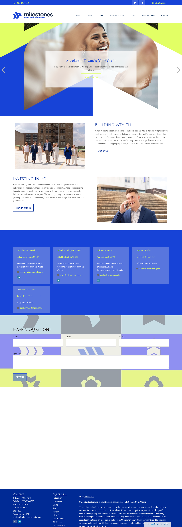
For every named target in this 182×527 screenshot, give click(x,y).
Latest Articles (59, 518)
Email (68, 336)
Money (56, 511)
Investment (57, 501)
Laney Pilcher (145, 256)
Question (17, 353)
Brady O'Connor (29, 296)
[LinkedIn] (135, 2)
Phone (121, 336)
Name (15, 336)
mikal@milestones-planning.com (71, 275)
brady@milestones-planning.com (31, 307)
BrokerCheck (140, 501)
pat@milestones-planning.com (111, 275)
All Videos (57, 522)
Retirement (57, 497)
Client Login (160, 2)
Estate (55, 504)
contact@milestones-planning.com (27, 517)
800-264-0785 (28, 501)
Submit (20, 377)
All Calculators (59, 525)
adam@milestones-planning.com (31, 271)
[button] (77, 15)
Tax (54, 508)
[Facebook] (142, 2)
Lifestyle (56, 515)
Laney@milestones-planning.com (151, 268)
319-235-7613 (23, 2)
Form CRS (89, 496)
